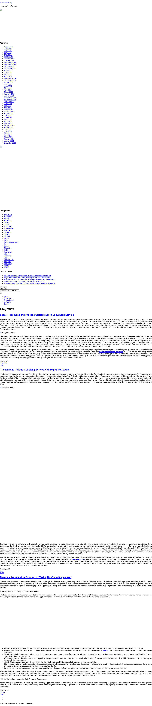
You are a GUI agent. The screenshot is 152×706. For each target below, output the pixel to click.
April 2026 (8, 55)
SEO (5, 254)
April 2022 (8, 121)
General (7, 236)
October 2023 (9, 102)
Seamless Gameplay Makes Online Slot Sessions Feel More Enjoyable (29, 284)
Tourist (6, 266)
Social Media (9, 260)
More (2, 365)
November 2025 (10, 65)
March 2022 (8, 123)
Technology (8, 264)
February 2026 (9, 59)
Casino (6, 223)
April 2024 (8, 90)
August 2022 (8, 114)
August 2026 (8, 47)
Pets (6, 250)
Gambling (7, 232)
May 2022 (7, 119)
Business (7, 221)
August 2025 (8, 70)
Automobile (8, 217)
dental (6, 224)
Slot (5, 258)
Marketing (7, 248)
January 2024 (9, 96)
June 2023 (8, 104)
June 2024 (8, 86)
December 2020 (10, 143)
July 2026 (7, 49)
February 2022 (9, 125)
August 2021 (8, 127)
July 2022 (7, 116)
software (7, 262)
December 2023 (10, 98)
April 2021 (8, 135)
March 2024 (8, 92)
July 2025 (7, 72)
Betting (6, 219)
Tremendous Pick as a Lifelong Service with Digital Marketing (34, 369)
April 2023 (8, 108)
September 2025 (10, 68)
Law (5, 244)
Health (6, 238)
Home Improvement (11, 242)
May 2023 (7, 106)
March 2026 (8, 57)
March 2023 (8, 110)
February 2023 (9, 112)
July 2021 (7, 129)
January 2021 (9, 141)
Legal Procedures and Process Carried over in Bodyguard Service (37, 314)
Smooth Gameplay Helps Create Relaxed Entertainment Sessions (27, 276)
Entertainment (9, 228)
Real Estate (8, 252)
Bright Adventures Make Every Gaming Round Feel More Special (27, 278)
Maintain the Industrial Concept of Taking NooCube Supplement (35, 577)
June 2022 (8, 117)
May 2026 (7, 53)
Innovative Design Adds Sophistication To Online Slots (24, 282)
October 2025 (9, 66)
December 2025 (10, 63)
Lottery (6, 246)
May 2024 (7, 88)
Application (8, 215)
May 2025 (7, 74)
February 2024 (9, 94)
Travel (6, 268)
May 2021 (7, 133)
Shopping (7, 256)
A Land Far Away (6, 3)
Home (6, 240)
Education (7, 226)
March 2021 (8, 137)
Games (6, 234)
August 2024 (8, 82)
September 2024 (10, 80)
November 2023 (10, 100)
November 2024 (10, 78)
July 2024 (7, 84)
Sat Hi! (6, 304)
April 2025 (8, 76)
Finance (7, 230)
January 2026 (9, 61)
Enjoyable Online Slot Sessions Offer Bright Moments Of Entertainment (29, 280)
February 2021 (9, 139)
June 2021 (8, 131)
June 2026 (8, 51)
